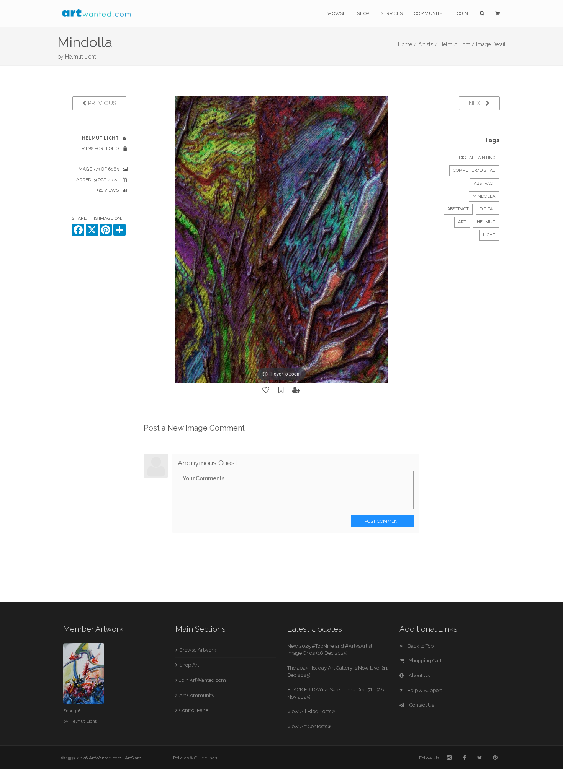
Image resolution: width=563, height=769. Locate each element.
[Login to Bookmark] (281, 390)
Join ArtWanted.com (202, 680)
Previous (101, 103)
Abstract (484, 183)
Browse (335, 13)
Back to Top (420, 646)
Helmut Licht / (457, 44)
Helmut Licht (80, 57)
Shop (363, 13)
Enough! (71, 711)
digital (487, 208)
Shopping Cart (425, 660)
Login (461, 13)
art (462, 221)
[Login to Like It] (266, 390)
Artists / (428, 44)
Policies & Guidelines (195, 758)
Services (392, 13)
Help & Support (424, 690)
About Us (419, 675)
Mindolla (484, 196)
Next (477, 103)
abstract (458, 208)
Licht (489, 234)
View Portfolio (100, 148)
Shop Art (189, 665)
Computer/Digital (474, 170)
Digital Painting (477, 157)
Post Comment (382, 521)
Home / (407, 44)
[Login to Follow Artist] (296, 390)
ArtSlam (133, 758)
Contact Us (421, 705)
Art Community (196, 695)
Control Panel (194, 710)
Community (428, 13)
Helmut (486, 221)
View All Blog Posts (309, 711)
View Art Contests (307, 726)
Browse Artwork (197, 650)
